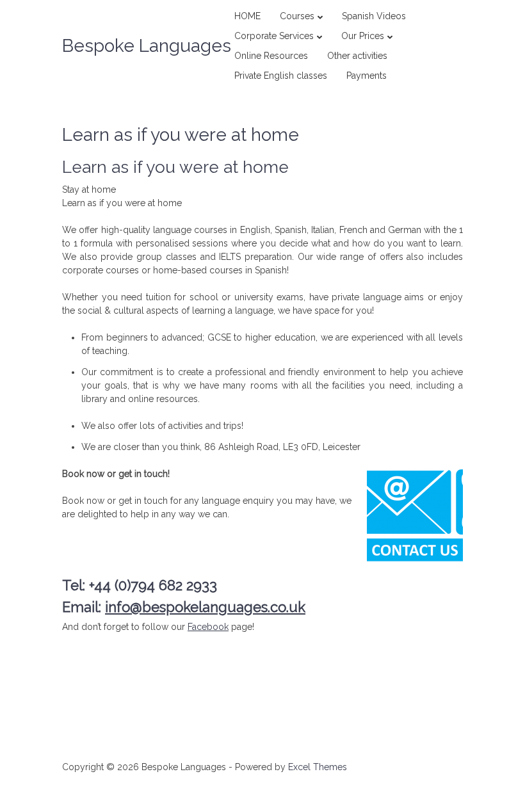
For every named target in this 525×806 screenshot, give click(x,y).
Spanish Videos (374, 16)
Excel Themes (317, 767)
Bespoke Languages (146, 45)
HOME (247, 16)
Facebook (208, 627)
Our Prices (362, 36)
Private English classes (280, 75)
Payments (366, 75)
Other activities (357, 56)
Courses (297, 16)
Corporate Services (274, 36)
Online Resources (271, 56)
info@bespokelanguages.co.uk (205, 607)
